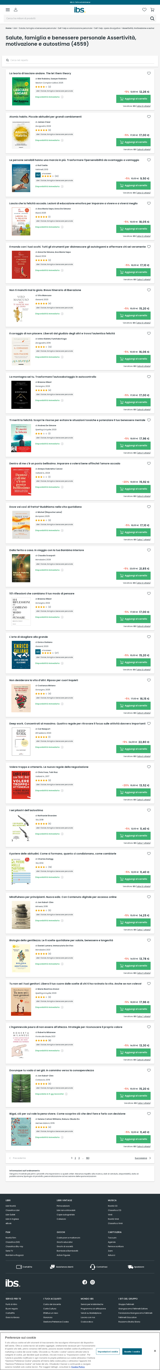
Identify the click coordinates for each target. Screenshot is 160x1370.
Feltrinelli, (39, 169)
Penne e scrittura (116, 1246)
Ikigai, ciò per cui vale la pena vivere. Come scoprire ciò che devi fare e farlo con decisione (67, 1114)
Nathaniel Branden (47, 815)
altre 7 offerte (144, 539)
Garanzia (47, 1317)
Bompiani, (40, 516)
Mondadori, (40, 559)
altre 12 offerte (143, 192)
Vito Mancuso (44, 295)
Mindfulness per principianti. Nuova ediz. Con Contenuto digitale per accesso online (63, 897)
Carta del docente (52, 1304)
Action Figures (63, 1255)
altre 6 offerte (144, 713)
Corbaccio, (40, 1079)
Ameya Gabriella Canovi (50, 468)
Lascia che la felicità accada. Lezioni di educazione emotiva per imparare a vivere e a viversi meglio (73, 203)
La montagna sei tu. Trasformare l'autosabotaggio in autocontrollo (52, 377)
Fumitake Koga (59, 338)
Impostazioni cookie (108, 1351)
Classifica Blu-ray (14, 1246)
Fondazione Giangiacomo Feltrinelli (135, 1313)
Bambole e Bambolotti (67, 1250)
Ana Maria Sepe (46, 208)
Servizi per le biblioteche (92, 1304)
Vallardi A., (40, 473)
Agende (111, 1242)
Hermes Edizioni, (42, 1123)
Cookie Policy (78, 1366)
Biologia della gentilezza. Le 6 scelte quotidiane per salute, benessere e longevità (61, 940)
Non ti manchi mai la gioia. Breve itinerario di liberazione (45, 290)
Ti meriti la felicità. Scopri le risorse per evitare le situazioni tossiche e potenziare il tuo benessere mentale (77, 420)
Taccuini (112, 1237)
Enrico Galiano (45, 642)
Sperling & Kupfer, (43, 429)
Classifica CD (114, 1210)
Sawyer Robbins (59, 78)
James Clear (44, 122)
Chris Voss (43, 772)
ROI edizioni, (40, 733)
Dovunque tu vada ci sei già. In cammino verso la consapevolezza (51, 1070)
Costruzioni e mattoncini (68, 1237)
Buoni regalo (12, 1308)
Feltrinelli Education (127, 1317)
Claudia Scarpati (46, 555)
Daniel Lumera (45, 945)
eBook (8, 1223)
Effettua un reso (50, 1313)
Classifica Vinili (115, 1223)
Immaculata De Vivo (63, 945)
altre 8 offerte (144, 149)
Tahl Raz (53, 772)
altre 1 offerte (144, 1103)
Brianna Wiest (45, 382)
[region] (80, 1351)
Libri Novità (11, 1206)
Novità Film (11, 1237)
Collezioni (61, 1219)
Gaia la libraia (12, 1317)
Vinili (110, 1214)
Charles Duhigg (45, 859)
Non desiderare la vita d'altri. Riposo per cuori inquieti (43, 680)
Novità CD (112, 1206)
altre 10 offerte (143, 323)
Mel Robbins (44, 78)
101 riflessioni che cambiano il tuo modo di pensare (41, 593)
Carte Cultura (49, 1308)
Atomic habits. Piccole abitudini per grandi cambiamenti (45, 117)
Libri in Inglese (12, 1219)
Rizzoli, (38, 212)
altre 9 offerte (144, 496)
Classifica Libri (13, 1210)
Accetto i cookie (132, 1351)
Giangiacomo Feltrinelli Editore (133, 1308)
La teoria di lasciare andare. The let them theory (40, 73)
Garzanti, (39, 299)
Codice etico (87, 1321)
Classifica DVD (13, 1242)
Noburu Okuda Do (71, 1119)
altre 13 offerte (143, 106)
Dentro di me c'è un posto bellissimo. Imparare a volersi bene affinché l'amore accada (64, 463)
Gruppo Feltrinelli (126, 1304)
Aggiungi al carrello (135, 98)
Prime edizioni (63, 1206)
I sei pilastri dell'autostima (26, 810)
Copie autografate (66, 1214)
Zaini (110, 1250)
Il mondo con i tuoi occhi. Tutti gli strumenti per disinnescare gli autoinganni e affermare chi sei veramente (77, 247)
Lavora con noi (88, 1317)
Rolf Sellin (43, 165)
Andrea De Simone (47, 425)
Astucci (111, 1255)
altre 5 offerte (144, 799)
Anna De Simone (62, 208)
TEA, (37, 819)
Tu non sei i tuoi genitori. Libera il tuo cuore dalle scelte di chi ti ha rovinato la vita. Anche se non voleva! (75, 983)
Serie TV (9, 1250)
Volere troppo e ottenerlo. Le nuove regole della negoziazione (48, 767)
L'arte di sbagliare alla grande (28, 637)
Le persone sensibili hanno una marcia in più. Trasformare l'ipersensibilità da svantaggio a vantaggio (74, 160)
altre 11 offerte (144, 279)
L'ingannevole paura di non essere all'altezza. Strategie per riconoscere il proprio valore (65, 1027)
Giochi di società (65, 1246)
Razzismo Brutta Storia (129, 1321)
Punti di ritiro (11, 1304)
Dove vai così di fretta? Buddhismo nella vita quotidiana (45, 507)
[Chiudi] (155, 1350)
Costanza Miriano (46, 685)
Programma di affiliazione (93, 1308)
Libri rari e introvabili (66, 1210)
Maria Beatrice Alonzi (48, 989)
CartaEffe (10, 1313)
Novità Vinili (113, 1219)
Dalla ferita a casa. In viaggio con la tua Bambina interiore (46, 550)
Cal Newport (44, 729)
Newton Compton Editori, (46, 82)
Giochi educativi (64, 1242)
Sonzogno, (40, 386)
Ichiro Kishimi (44, 338)
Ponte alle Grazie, (43, 1036)
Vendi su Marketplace (91, 1313)
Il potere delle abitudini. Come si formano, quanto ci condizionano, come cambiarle (62, 853)
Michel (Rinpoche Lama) (50, 512)
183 (87, 1158)
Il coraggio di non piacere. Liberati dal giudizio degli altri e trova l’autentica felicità (62, 333)
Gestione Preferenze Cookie (56, 1321)
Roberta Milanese (46, 1032)
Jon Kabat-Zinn (45, 902)
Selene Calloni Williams (49, 1119)
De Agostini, (40, 126)
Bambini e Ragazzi (15, 1255)
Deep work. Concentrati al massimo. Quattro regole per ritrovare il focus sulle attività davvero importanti (77, 723)
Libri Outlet (10, 1214)
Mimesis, (39, 906)
